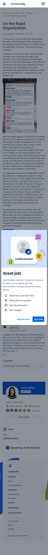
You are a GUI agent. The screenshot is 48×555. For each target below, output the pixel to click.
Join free (38, 319)
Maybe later (23, 319)
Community (18, 4)
